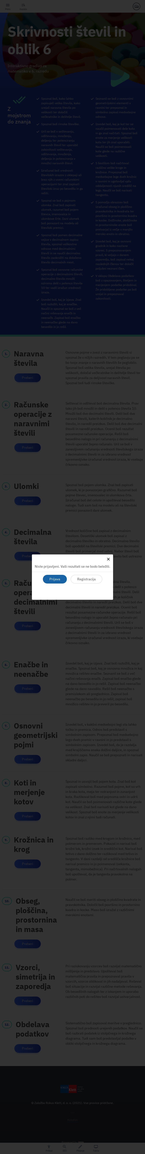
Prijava (54, 579)
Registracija (86, 579)
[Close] (108, 559)
